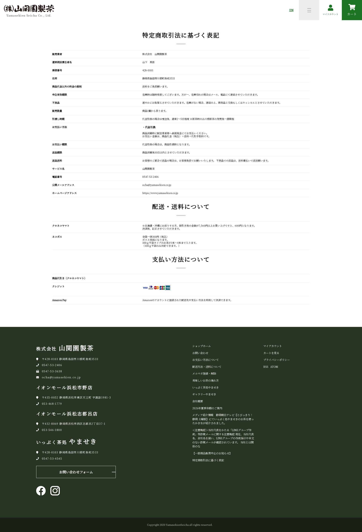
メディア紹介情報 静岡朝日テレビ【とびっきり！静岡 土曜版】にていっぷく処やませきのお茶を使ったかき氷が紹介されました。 (223, 419)
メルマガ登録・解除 (204, 373)
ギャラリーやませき (204, 394)
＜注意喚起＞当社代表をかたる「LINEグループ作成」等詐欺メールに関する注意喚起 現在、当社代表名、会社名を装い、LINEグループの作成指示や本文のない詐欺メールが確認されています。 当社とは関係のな (223, 438)
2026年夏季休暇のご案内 (207, 408)
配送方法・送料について (206, 367)
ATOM (274, 367)
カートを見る (271, 353)
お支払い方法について (205, 360)
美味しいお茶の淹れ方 (205, 380)
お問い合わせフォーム (76, 471)
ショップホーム (201, 346)
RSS (265, 367)
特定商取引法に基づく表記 (208, 460)
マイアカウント (272, 346)
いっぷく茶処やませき (205, 387)
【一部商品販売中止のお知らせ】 (212, 453)
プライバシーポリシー (276, 360)
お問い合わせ (200, 353)
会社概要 (197, 401)
